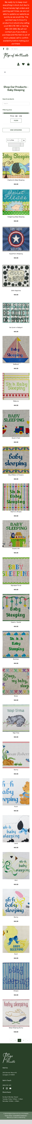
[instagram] (7, 49)
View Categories (16, 130)
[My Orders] (23, 64)
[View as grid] (14, 149)
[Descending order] (24, 140)
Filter (16, 120)
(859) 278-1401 (7, 1085)
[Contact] (10, 1088)
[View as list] (17, 149)
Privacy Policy (8, 1115)
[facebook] (4, 49)
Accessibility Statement (20, 1115)
